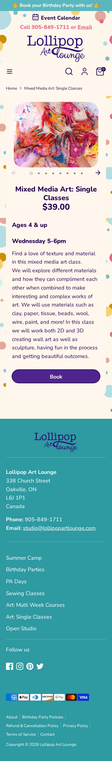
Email (85, 27)
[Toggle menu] (10, 72)
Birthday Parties (25, 569)
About (12, 717)
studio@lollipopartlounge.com (59, 528)
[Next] (98, 172)
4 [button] (53, 173)
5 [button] (60, 173)
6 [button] (67, 173)
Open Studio (21, 628)
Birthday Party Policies (42, 717)
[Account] (84, 69)
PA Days (16, 581)
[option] (56, 134)
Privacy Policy (75, 726)
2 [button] (39, 173)
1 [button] (31, 173)
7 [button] (75, 173)
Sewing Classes (25, 593)
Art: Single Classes (29, 616)
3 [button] (46, 173)
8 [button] (82, 173)
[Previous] (14, 172)
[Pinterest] (29, 666)
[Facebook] (9, 666)
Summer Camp (24, 557)
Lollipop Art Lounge (58, 744)
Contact (47, 734)
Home (11, 88)
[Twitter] (40, 666)
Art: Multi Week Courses (35, 605)
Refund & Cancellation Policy (32, 726)
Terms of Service (21, 734)
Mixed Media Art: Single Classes (53, 88)
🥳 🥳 (56, 5)
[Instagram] (19, 666)
